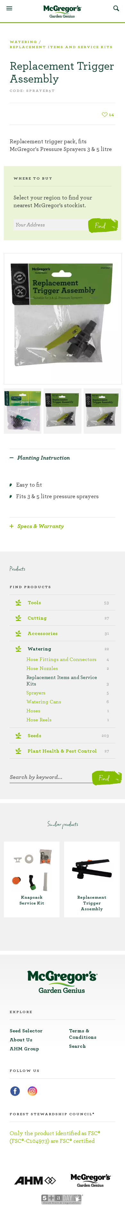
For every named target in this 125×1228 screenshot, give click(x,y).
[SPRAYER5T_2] (62, 411)
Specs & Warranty (40, 526)
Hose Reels (67, 719)
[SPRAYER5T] (63, 318)
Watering (23, 42)
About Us (21, 1039)
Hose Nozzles (67, 668)
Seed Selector (26, 1030)
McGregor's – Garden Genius (62, 11)
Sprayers (67, 692)
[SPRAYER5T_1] (22, 411)
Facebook (15, 1091)
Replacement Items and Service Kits (61, 47)
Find (100, 225)
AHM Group (24, 1048)
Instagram (32, 1091)
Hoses (67, 710)
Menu (9, 8)
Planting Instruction (43, 458)
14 (111, 114)
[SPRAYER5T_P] (102, 411)
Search (116, 8)
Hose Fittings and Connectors (67, 659)
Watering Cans (67, 701)
